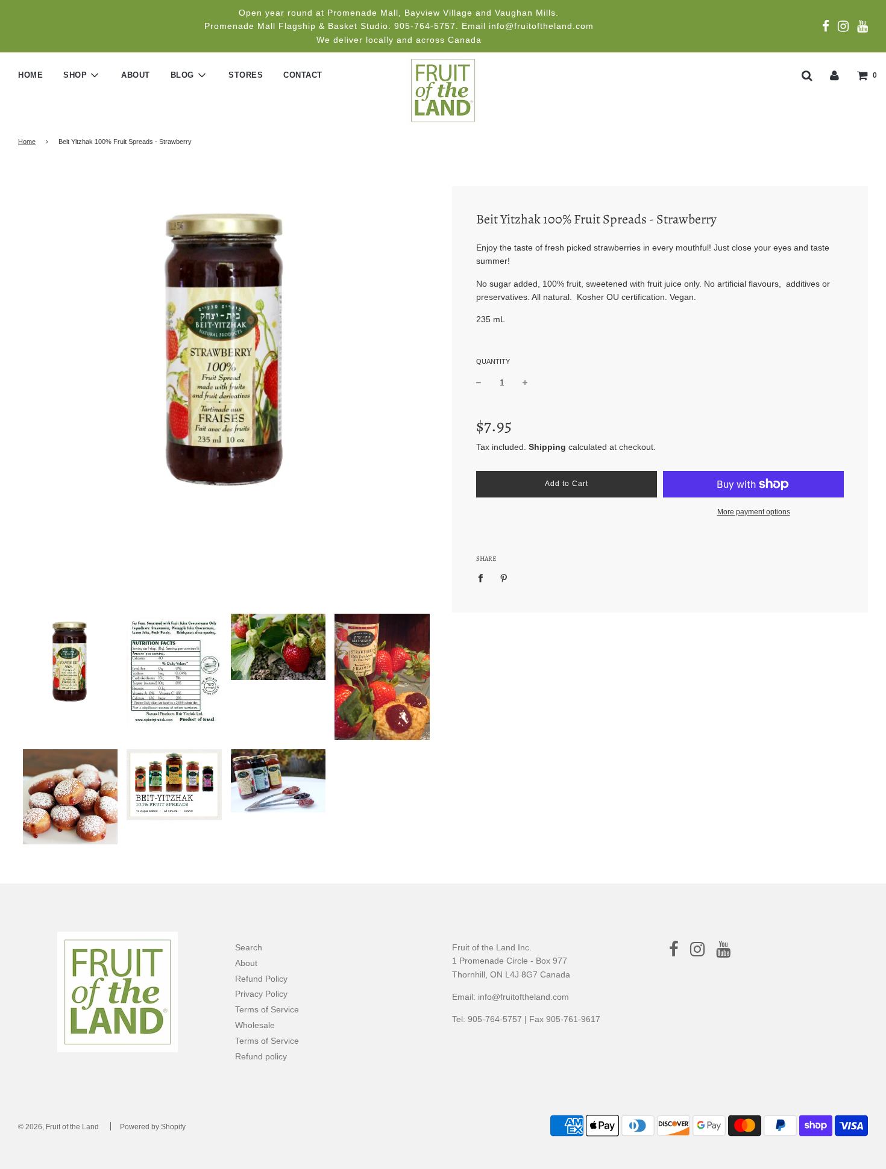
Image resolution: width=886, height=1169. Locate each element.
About (135, 74)
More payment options (753, 512)
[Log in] (834, 74)
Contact (302, 74)
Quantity (493, 361)
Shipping (547, 447)
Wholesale (255, 1025)
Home (30, 74)
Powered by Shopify (153, 1127)
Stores (245, 74)
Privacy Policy (261, 994)
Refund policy (261, 1056)
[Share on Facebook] (483, 577)
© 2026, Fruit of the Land (58, 1127)
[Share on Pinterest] (504, 577)
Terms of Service (267, 1009)
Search (248, 947)
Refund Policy (261, 979)
